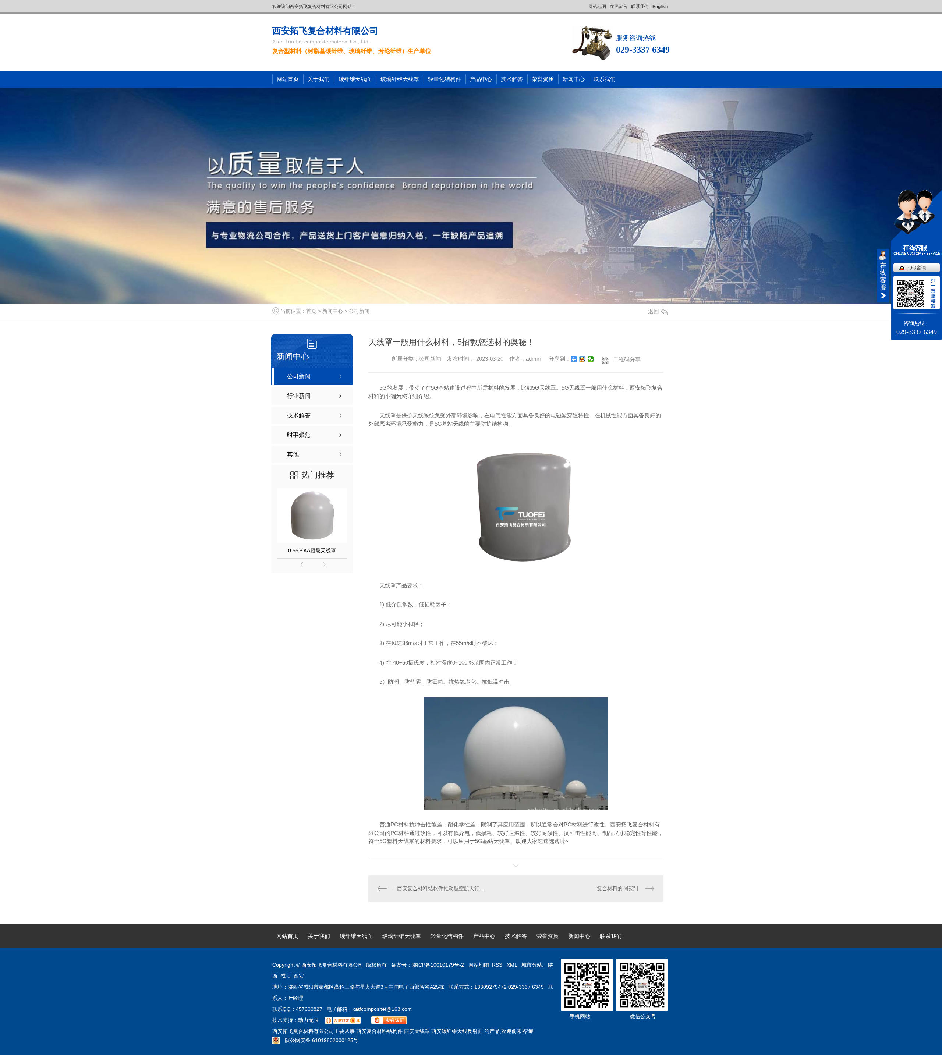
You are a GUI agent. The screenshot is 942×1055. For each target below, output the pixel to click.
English (660, 6)
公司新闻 (359, 311)
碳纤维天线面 (355, 79)
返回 (653, 311)
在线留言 (618, 6)
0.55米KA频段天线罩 (312, 550)
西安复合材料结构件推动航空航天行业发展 (442, 888)
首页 (311, 311)
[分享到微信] (591, 359)
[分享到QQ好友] (582, 359)
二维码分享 (627, 359)
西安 (299, 976)
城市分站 (531, 965)
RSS (498, 965)
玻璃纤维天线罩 (399, 79)
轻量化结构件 (444, 79)
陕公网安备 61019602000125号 (319, 1040)
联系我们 (640, 6)
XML (512, 965)
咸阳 (285, 976)
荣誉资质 (543, 79)
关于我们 (319, 79)
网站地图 (597, 6)
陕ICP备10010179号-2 (438, 965)
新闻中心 (574, 79)
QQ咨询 (917, 267)
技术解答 (512, 79)
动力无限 (308, 1020)
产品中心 (481, 79)
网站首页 (288, 79)
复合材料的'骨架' (616, 888)
